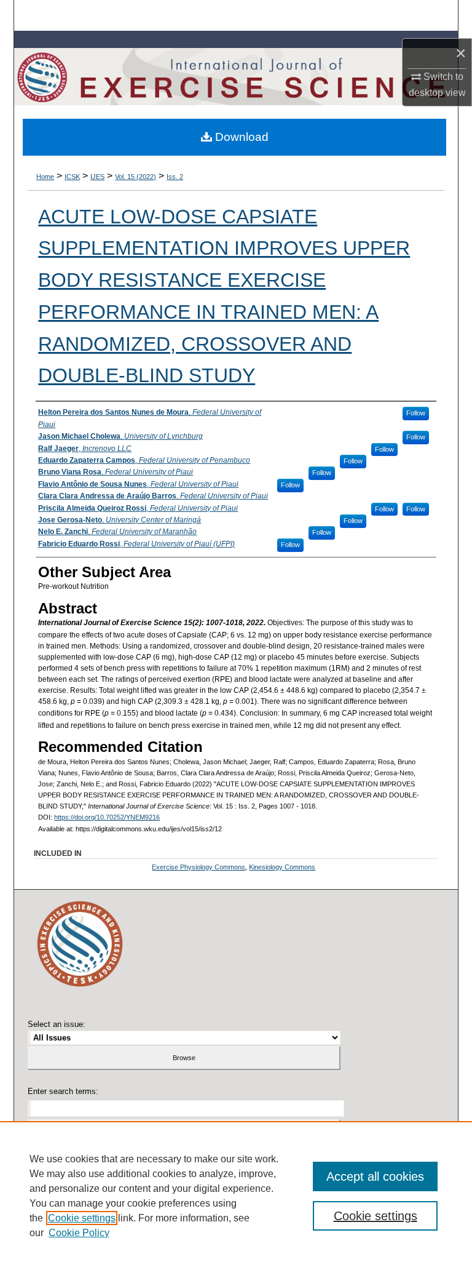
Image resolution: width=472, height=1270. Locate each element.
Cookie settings (82, 1218)
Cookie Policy (79, 1233)
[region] (236, 1195)
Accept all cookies (375, 1176)
